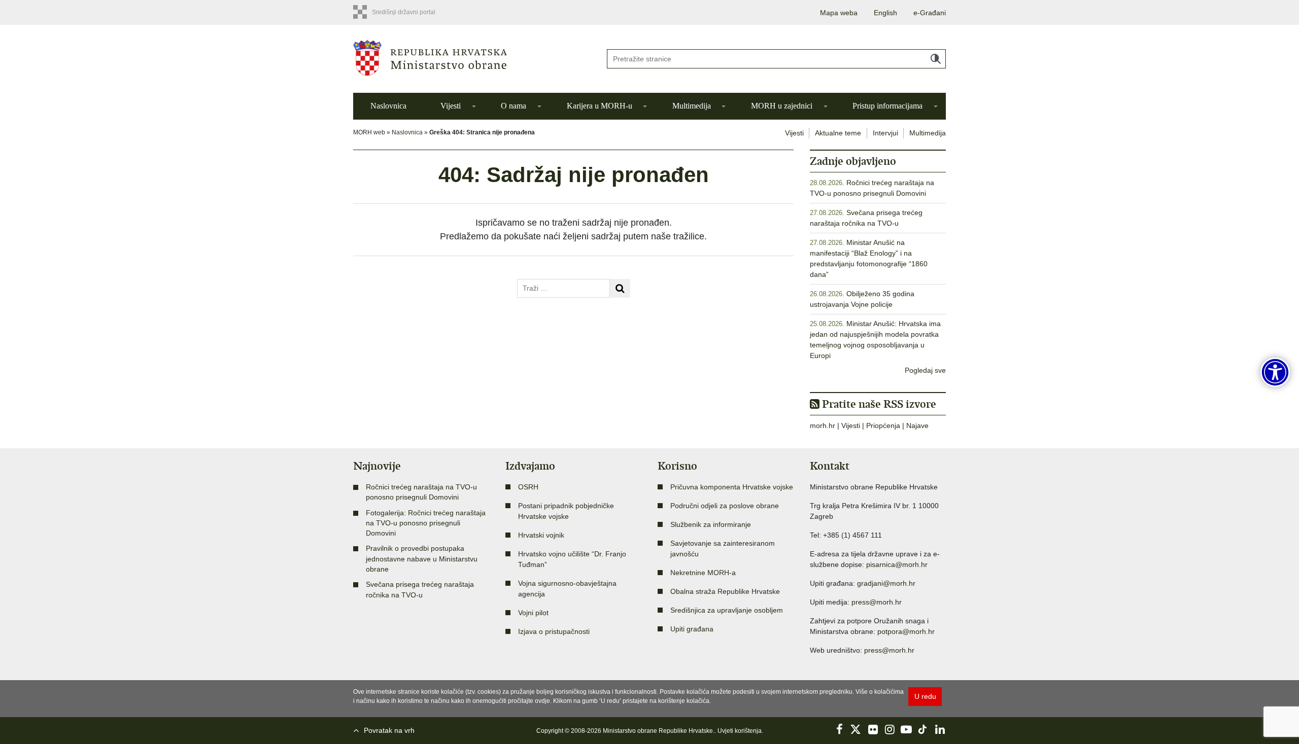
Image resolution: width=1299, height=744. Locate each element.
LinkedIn (940, 729)
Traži (936, 59)
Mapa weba (839, 13)
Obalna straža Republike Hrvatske (725, 591)
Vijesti (450, 105)
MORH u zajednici (781, 105)
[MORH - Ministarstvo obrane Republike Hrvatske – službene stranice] (472, 58)
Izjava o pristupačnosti (554, 631)
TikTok (923, 729)
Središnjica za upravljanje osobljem (726, 610)
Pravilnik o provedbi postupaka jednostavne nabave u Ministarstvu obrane (421, 558)
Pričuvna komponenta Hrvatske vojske (731, 487)
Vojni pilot (533, 613)
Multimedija (691, 105)
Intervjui (885, 133)
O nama (513, 105)
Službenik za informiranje (710, 524)
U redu (925, 696)
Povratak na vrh (389, 730)
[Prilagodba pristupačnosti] (1275, 372)
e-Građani (929, 13)
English (885, 13)
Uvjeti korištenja (739, 730)
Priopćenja (883, 425)
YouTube (906, 729)
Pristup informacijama (887, 105)
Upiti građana (691, 629)
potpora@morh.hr (906, 631)
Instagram (889, 729)
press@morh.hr (876, 602)
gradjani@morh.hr (886, 583)
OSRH (528, 487)
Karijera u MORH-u (599, 105)
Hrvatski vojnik (541, 535)
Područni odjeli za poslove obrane (724, 506)
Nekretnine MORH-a (703, 573)
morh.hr (822, 425)
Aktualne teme (838, 133)
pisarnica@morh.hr (897, 564)
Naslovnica (388, 105)
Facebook (839, 729)
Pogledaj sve (925, 370)
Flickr (873, 729)
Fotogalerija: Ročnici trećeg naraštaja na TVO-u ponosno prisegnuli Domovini (426, 523)
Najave (917, 425)
